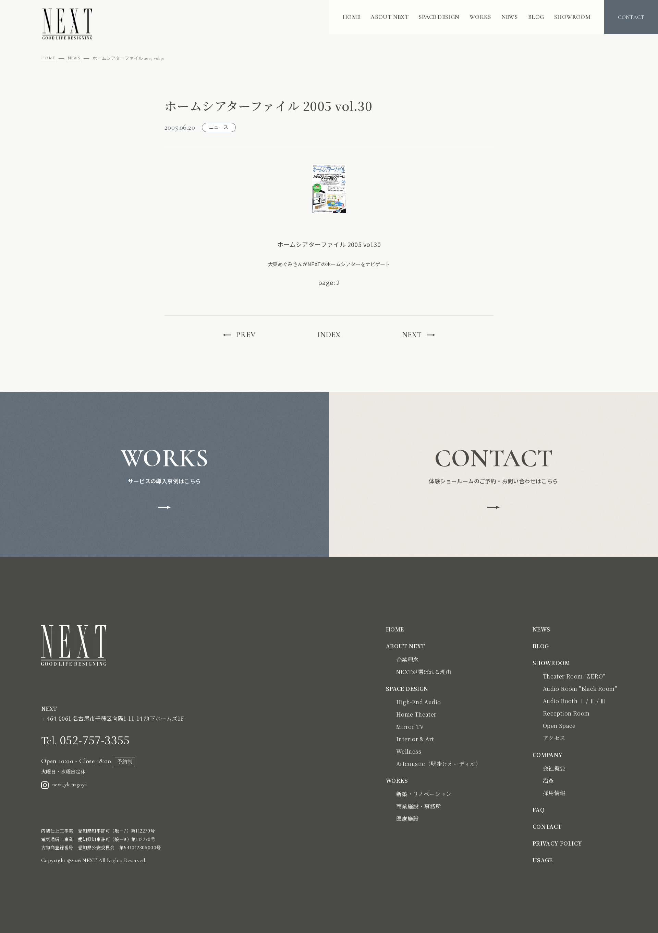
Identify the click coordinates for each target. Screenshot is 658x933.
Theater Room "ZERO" (574, 676)
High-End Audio (418, 702)
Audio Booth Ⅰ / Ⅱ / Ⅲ (574, 701)
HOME (352, 17)
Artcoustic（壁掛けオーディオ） (438, 764)
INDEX (328, 334)
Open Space (559, 726)
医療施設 (407, 819)
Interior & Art (415, 739)
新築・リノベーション (424, 794)
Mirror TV (410, 727)
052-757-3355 (85, 739)
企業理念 (407, 659)
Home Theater (416, 714)
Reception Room (566, 713)
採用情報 (554, 793)
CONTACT (547, 826)
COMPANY (548, 755)
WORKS (480, 17)
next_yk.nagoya (69, 784)
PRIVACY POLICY (557, 843)
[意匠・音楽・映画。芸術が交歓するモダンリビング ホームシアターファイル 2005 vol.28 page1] (329, 188)
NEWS (509, 17)
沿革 (548, 780)
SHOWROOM (572, 17)
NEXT (412, 334)
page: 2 (329, 282)
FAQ (539, 810)
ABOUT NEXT (389, 17)
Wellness (408, 751)
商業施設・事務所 (418, 806)
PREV (246, 334)
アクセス (554, 738)
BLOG (536, 17)
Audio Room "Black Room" (580, 689)
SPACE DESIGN (439, 17)
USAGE (543, 860)
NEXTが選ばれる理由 (423, 672)
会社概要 (554, 768)
